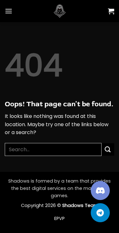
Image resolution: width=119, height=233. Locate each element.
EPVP (59, 218)
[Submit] (108, 149)
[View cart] (111, 11)
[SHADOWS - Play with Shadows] (59, 11)
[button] (8, 11)
